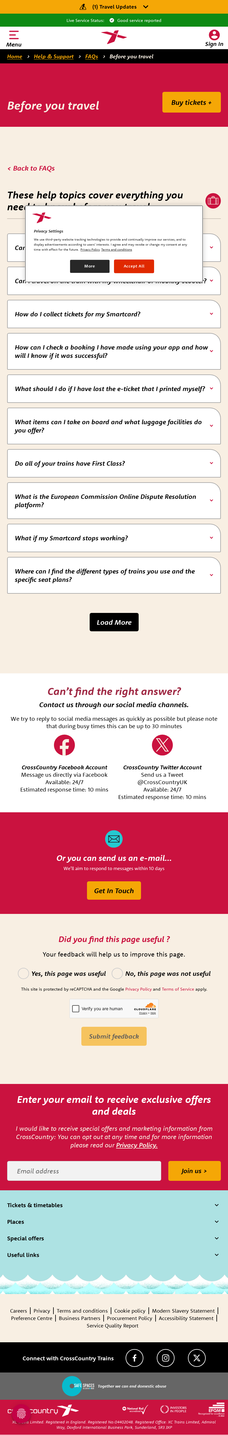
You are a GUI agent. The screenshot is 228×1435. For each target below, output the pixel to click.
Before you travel (131, 56)
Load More (114, 622)
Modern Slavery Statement (183, 1310)
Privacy (42, 1310)
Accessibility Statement (186, 1318)
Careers (18, 1310)
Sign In (214, 43)
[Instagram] (166, 1358)
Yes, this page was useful (68, 973)
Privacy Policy (90, 249)
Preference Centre (31, 1318)
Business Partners (79, 1318)
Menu (14, 44)
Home (14, 56)
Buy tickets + (191, 102)
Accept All (134, 266)
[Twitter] (197, 1358)
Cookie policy (129, 1310)
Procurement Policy (129, 1318)
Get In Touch (114, 890)
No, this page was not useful (167, 973)
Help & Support (54, 56)
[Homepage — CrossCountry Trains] (114, 37)
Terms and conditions (82, 1310)
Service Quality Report (112, 1325)
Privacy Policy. (137, 1145)
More (89, 266)
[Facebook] (134, 1358)
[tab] (114, 314)
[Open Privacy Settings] (21, 1413)
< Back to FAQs (31, 168)
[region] (114, 243)
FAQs (91, 56)
